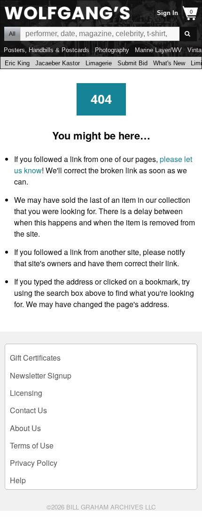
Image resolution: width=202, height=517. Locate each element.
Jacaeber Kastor (57, 63)
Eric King (17, 63)
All (12, 34)
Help (18, 480)
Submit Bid (132, 63)
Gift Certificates (35, 357)
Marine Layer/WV (158, 50)
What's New (169, 63)
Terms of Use (32, 445)
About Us (25, 428)
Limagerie (98, 63)
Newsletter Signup (40, 375)
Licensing (26, 392)
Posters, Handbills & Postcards (46, 50)
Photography (112, 50)
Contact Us (28, 410)
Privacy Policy (33, 462)
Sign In (167, 12)
